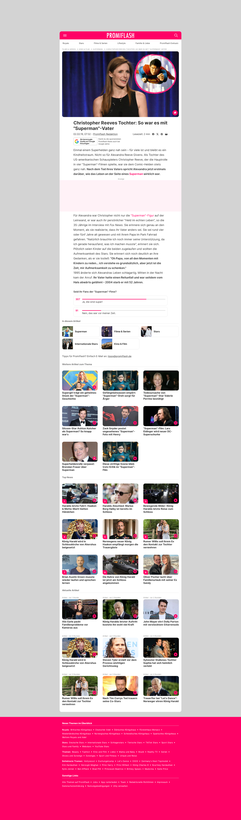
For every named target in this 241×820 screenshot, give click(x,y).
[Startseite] (120, 35)
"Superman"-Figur (142, 215)
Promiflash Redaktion (105, 134)
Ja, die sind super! (92, 301)
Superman (136, 174)
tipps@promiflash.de (119, 356)
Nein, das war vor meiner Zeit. (99, 313)
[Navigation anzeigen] (64, 35)
